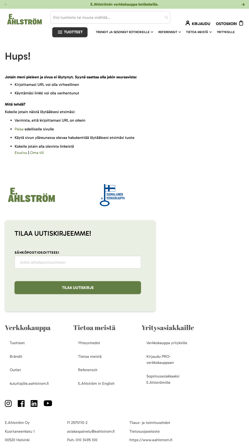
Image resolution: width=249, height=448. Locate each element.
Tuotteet (73, 32)
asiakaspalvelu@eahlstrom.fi (91, 431)
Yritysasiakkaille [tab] (168, 327)
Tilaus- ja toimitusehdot (149, 422)
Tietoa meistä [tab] (94, 327)
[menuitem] (125, 32)
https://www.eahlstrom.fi (150, 440)
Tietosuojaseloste (144, 431)
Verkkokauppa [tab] (28, 327)
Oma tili (37, 152)
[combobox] (110, 17)
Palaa (19, 129)
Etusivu (21, 152)
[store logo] (31, 202)
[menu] (167, 32)
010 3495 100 (87, 440)
